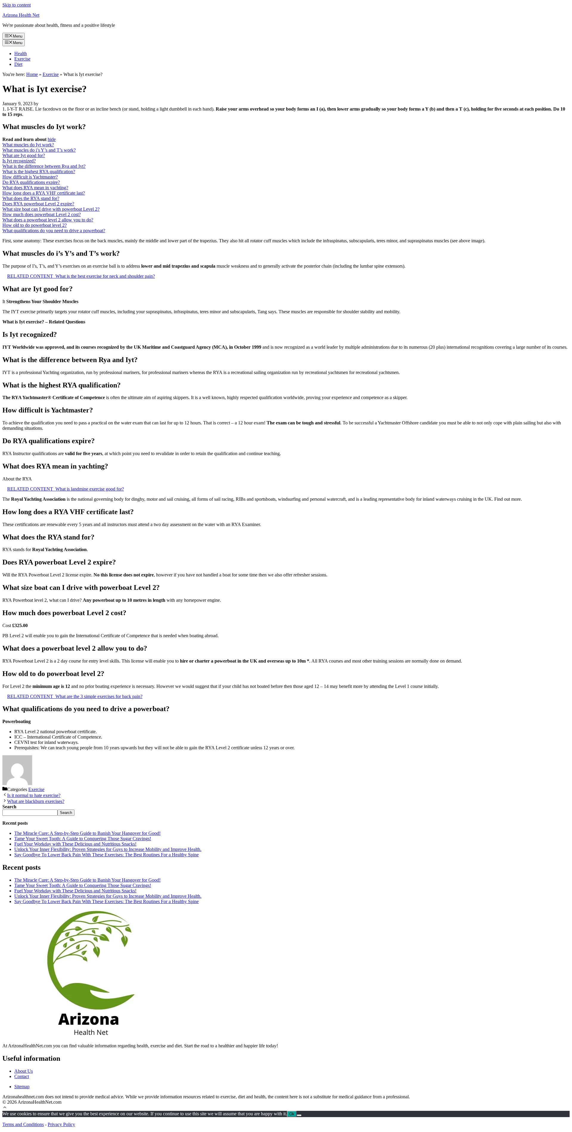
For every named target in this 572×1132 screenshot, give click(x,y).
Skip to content (16, 4)
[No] (299, 1115)
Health (20, 53)
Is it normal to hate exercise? (33, 795)
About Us (23, 1071)
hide (52, 139)
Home (32, 74)
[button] (4, 1108)
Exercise (22, 58)
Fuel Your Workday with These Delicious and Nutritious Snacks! (75, 843)
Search (66, 812)
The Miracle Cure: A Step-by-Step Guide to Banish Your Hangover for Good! (87, 833)
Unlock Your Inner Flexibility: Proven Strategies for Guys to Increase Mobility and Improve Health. (107, 849)
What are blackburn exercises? (35, 801)
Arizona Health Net (20, 15)
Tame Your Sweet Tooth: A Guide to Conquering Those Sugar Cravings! (82, 838)
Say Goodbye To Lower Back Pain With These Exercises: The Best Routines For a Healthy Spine (106, 854)
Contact (21, 1076)
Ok (291, 1114)
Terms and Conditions (23, 1124)
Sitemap (21, 1086)
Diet (18, 64)
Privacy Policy (61, 1124)
